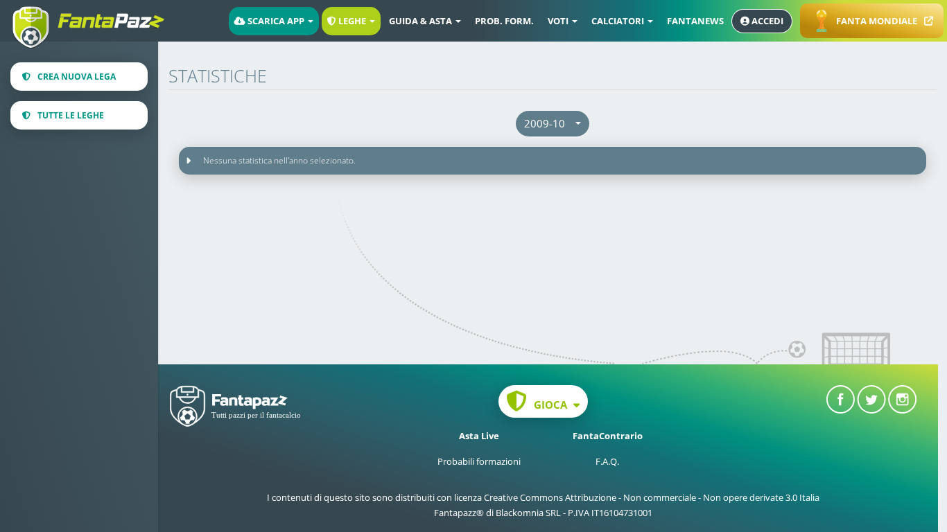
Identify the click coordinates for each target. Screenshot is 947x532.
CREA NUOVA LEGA (76, 76)
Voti (559, 21)
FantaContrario (608, 435)
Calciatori (618, 21)
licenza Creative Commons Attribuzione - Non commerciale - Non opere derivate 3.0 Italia (636, 497)
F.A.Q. (607, 461)
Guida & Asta (421, 21)
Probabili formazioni (479, 461)
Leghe (352, 21)
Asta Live (479, 435)
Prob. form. (504, 21)
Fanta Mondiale (876, 21)
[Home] (93, 15)
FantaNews (695, 21)
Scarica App (275, 21)
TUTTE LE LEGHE (70, 115)
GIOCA (550, 404)
